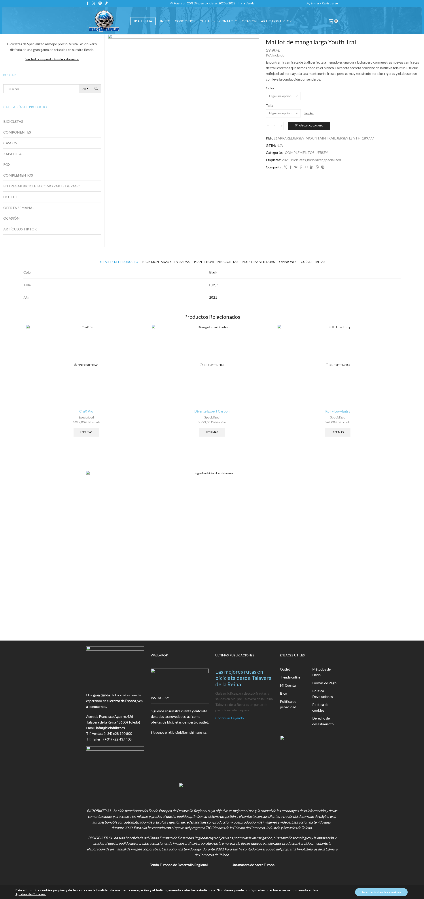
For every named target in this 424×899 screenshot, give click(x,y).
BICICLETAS (13, 121)
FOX (6, 164)
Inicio (165, 21)
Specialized (86, 417)
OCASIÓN (249, 21)
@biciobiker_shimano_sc (188, 732)
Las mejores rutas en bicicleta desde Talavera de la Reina (243, 678)
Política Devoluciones (322, 694)
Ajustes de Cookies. (30, 894)
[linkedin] (311, 167)
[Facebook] (87, 3)
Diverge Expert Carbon (211, 411)
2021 (286, 160)
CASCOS (10, 143)
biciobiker (315, 160)
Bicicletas (298, 160)
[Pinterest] (301, 167)
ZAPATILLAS (13, 154)
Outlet (285, 669)
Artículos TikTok (276, 21)
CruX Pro (86, 411)
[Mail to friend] (306, 167)
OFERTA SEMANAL (18, 207)
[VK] (296, 167)
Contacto (228, 21)
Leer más (86, 432)
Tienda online (290, 677)
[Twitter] (93, 3)
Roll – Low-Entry (337, 411)
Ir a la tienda (246, 3)
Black (213, 272)
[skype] (322, 167)
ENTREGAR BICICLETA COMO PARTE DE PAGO (41, 186)
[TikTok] (106, 3)
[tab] (118, 261)
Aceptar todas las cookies (381, 892)
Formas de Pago (324, 683)
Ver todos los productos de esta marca (52, 59)
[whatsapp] (317, 167)
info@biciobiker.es (110, 728)
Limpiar (309, 113)
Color (270, 88)
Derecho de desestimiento (323, 721)
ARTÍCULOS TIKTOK (20, 229)
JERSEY (322, 152)
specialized (332, 160)
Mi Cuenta (288, 685)
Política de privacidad (288, 704)
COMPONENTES (17, 132)
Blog (283, 693)
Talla (269, 105)
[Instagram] (100, 3)
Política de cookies (320, 707)
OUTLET (206, 21)
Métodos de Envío (321, 672)
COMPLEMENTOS (299, 152)
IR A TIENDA (143, 21)
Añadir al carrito (311, 125)
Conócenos (185, 21)
